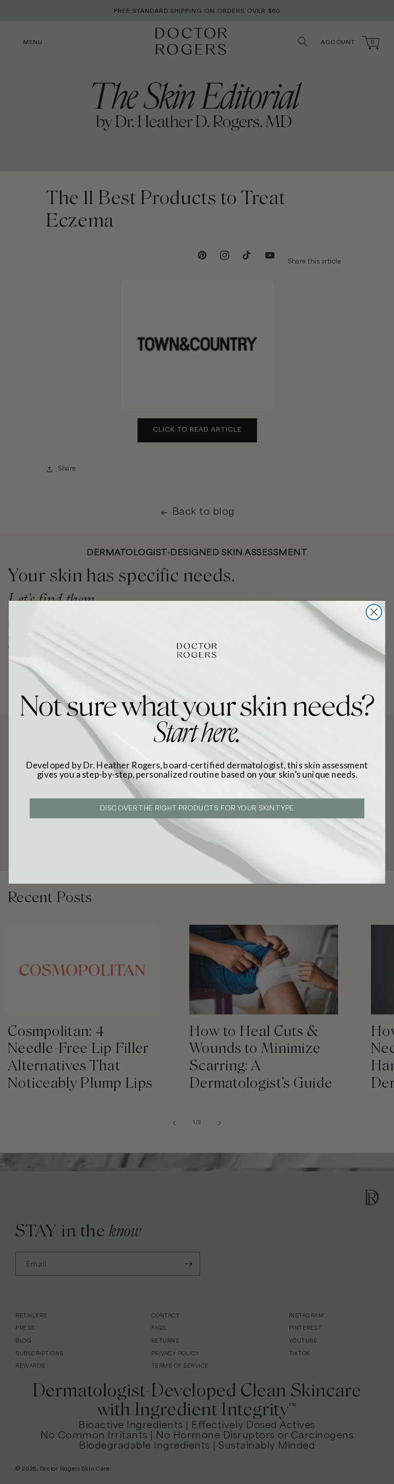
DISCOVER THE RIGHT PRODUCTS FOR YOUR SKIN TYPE (197, 808)
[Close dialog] (374, 611)
